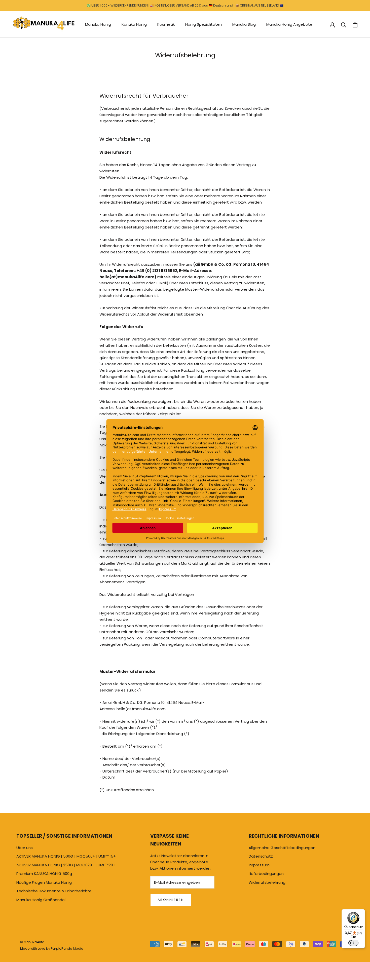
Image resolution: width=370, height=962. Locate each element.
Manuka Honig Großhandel (40, 899)
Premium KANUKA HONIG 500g (44, 873)
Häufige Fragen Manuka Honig (44, 882)
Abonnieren (171, 899)
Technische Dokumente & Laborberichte (54, 891)
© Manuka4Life (32, 942)
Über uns (24, 847)
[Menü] (362, 912)
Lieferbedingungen (266, 873)
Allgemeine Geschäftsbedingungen (282, 847)
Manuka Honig (98, 24)
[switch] (353, 943)
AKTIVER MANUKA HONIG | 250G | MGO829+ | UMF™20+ (66, 865)
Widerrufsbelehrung (267, 882)
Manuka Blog (244, 24)
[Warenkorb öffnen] (355, 24)
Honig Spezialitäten (203, 24)
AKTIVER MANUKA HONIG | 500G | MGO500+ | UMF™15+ (66, 856)
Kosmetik (166, 24)
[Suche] (343, 24)
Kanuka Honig (134, 24)
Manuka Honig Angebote (289, 24)
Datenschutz (261, 856)
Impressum (259, 865)
